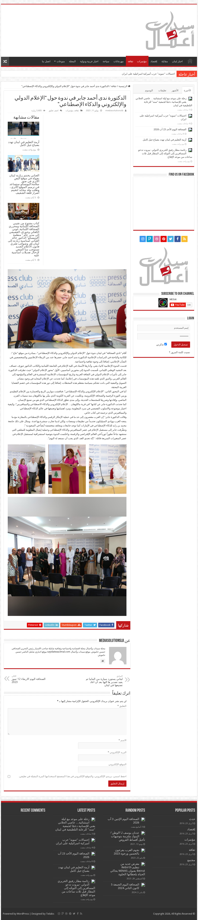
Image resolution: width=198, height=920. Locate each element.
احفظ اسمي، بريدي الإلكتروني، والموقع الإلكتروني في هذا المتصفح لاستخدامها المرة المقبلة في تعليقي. (72, 776)
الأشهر (175, 90)
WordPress (23, 913)
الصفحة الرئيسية (190, 61)
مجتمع (191, 860)
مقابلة (164, 61)
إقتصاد (153, 61)
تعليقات (162, 90)
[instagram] (143, 239)
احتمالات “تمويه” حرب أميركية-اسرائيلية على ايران (72, 841)
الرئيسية (123, 86)
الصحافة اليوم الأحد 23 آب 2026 (158, 73)
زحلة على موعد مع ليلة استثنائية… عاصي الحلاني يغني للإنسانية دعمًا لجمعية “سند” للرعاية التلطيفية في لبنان (164, 102)
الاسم (122, 740)
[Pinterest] (163, 239)
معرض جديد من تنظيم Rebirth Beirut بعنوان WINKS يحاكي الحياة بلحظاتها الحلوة (127, 869)
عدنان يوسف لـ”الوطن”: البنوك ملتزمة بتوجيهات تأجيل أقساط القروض (127, 836)
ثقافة (130, 61)
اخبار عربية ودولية (89, 61)
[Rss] (184, 239)
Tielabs (50, 913)
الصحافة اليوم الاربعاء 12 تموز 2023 (28, 679)
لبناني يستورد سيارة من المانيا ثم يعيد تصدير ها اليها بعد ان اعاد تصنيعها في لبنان (104, 681)
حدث (192, 819)
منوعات (61, 61)
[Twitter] (170, 239)
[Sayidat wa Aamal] (169, 29)
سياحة (106, 61)
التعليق (121, 705)
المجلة (72, 61)
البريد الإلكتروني (117, 752)
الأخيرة (187, 90)
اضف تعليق (53, 110)
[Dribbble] (157, 239)
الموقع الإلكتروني (117, 764)
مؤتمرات (142, 61)
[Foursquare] (150, 239)
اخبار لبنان (177, 61)
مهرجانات (119, 61)
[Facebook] (177, 239)
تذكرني (160, 344)
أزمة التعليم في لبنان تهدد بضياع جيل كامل (23, 143)
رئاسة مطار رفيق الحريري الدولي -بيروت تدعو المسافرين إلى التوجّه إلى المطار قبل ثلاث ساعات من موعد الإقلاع (165, 153)
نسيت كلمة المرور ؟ (179, 352)
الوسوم (149, 90)
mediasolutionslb (114, 110)
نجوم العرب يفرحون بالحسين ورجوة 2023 (126, 851)
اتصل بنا (46, 61)
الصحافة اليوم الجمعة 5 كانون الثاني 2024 (125, 886)
